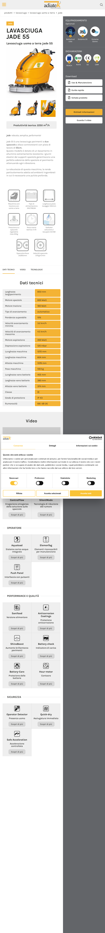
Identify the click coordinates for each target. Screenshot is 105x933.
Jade (60, 13)
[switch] (39, 483)
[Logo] (52, 4)
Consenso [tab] (18, 445)
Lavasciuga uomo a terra (42, 13)
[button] (55, 108)
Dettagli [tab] (52, 445)
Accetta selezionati (52, 493)
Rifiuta (19, 493)
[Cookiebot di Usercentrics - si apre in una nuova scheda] (91, 438)
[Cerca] (101, 4)
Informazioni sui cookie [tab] (86, 445)
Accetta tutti (85, 493)
